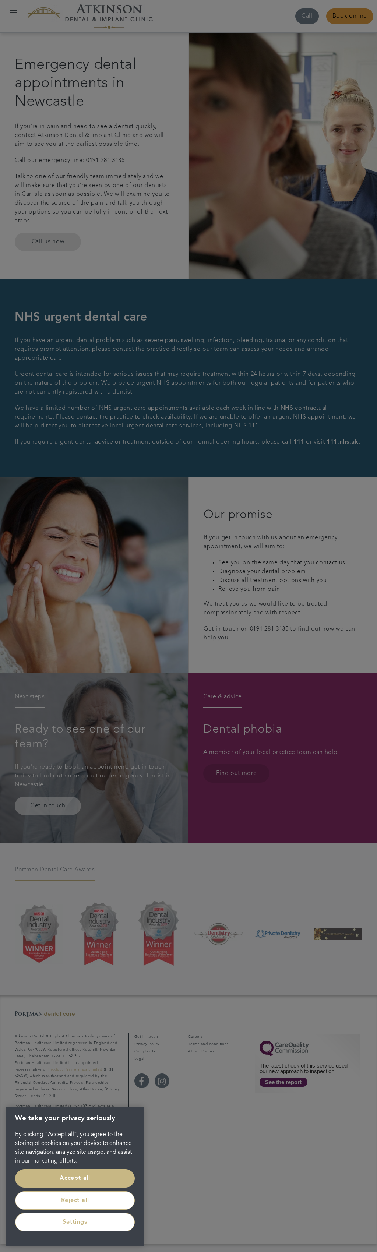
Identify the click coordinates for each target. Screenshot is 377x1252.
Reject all (75, 1200)
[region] (75, 1176)
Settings (75, 1222)
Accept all (75, 1178)
